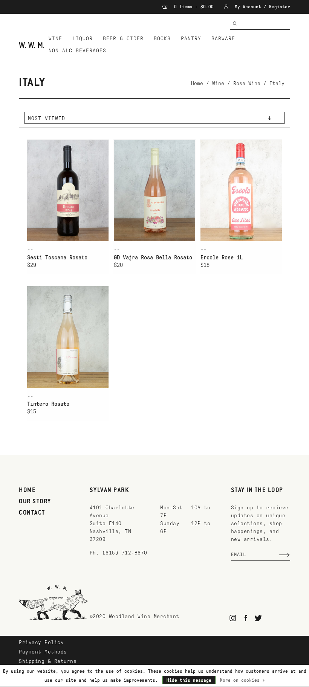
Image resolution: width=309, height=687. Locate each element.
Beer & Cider (123, 38)
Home (197, 83)
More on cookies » (242, 680)
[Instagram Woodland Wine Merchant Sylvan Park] (233, 618)
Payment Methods (43, 652)
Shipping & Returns (47, 661)
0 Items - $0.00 (193, 6)
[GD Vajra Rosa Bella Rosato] (154, 190)
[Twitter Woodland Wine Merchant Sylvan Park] (258, 618)
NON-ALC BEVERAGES (77, 50)
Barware (223, 38)
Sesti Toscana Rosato (57, 257)
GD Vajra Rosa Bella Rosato (153, 257)
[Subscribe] (284, 555)
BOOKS (162, 38)
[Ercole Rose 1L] (241, 190)
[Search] (235, 24)
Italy (277, 83)
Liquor (82, 38)
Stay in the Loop (257, 490)
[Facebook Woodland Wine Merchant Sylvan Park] (245, 618)
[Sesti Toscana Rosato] (68, 190)
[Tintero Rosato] (68, 337)
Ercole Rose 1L (221, 257)
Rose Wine (246, 83)
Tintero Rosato (48, 404)
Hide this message (189, 680)
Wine (55, 38)
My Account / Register (261, 6)
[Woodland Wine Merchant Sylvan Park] (31, 45)
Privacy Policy (41, 642)
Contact (32, 513)
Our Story (35, 501)
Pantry (191, 38)
